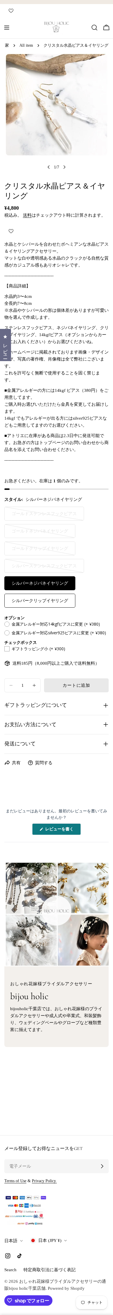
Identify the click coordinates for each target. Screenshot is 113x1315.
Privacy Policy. (44, 1181)
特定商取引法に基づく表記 (49, 1269)
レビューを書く (61, 831)
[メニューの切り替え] (6, 27)
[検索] (94, 27)
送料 (27, 215)
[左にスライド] (48, 167)
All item (26, 45)
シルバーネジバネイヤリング (40, 583)
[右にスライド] (64, 167)
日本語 (10, 1240)
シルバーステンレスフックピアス (44, 568)
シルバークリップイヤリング (40, 600)
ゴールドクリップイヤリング (40, 550)
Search (10, 1269)
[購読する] (102, 1166)
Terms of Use (15, 1181)
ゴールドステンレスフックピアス (44, 516)
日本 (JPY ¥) (49, 1240)
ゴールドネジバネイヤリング (40, 533)
